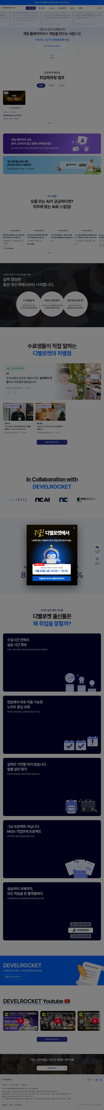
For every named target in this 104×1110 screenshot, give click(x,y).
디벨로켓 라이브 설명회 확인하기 (51, 578)
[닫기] (74, 528)
